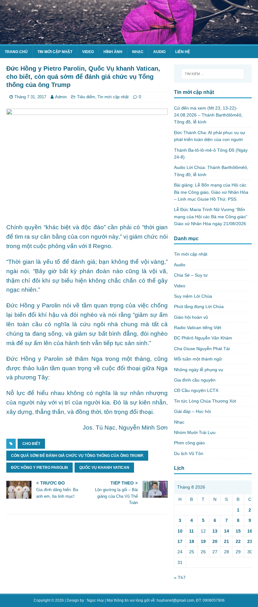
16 (249, 531)
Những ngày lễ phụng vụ (198, 369)
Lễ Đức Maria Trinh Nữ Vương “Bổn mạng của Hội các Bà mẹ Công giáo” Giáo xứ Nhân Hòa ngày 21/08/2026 (210, 216)
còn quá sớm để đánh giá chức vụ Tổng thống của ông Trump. (77, 455)
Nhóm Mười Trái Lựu (195, 432)
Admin (61, 97)
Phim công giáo (189, 442)
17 (179, 541)
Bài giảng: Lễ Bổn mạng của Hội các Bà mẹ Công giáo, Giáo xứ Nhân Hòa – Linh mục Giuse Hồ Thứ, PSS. (211, 192)
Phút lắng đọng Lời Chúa (199, 306)
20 (214, 541)
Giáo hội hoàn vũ (191, 317)
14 (226, 531)
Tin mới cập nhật (54, 52)
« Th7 (180, 577)
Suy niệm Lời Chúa (193, 296)
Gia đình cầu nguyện (195, 379)
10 (179, 531)
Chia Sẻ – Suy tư (191, 275)
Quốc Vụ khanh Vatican (104, 467)
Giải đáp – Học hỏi (192, 411)
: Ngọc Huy (94, 600)
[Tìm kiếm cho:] (213, 73)
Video (88, 52)
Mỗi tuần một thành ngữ (198, 358)
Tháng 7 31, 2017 (30, 97)
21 (226, 541)
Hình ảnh (113, 52)
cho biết (31, 444)
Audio (159, 52)
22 (238, 541)
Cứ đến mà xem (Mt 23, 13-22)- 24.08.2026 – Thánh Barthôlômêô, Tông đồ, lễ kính (208, 115)
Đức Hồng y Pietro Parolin (39, 467)
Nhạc (137, 52)
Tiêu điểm (86, 97)
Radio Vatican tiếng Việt (197, 327)
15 (238, 531)
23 (249, 541)
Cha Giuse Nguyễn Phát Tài (202, 348)
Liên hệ (182, 52)
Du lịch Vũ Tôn (188, 453)
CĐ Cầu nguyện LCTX (196, 390)
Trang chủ (16, 52)
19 (203, 541)
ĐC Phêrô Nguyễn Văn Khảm (203, 337)
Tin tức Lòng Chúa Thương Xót (205, 401)
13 (214, 531)
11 (191, 531)
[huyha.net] (129, 40)
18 (191, 541)
